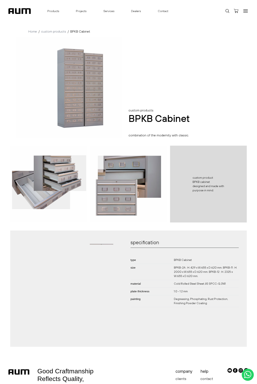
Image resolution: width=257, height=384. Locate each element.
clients (180, 379)
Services (108, 11)
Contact (163, 11)
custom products (53, 31)
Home (32, 31)
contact (206, 379)
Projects (81, 11)
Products (53, 11)
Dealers (136, 11)
